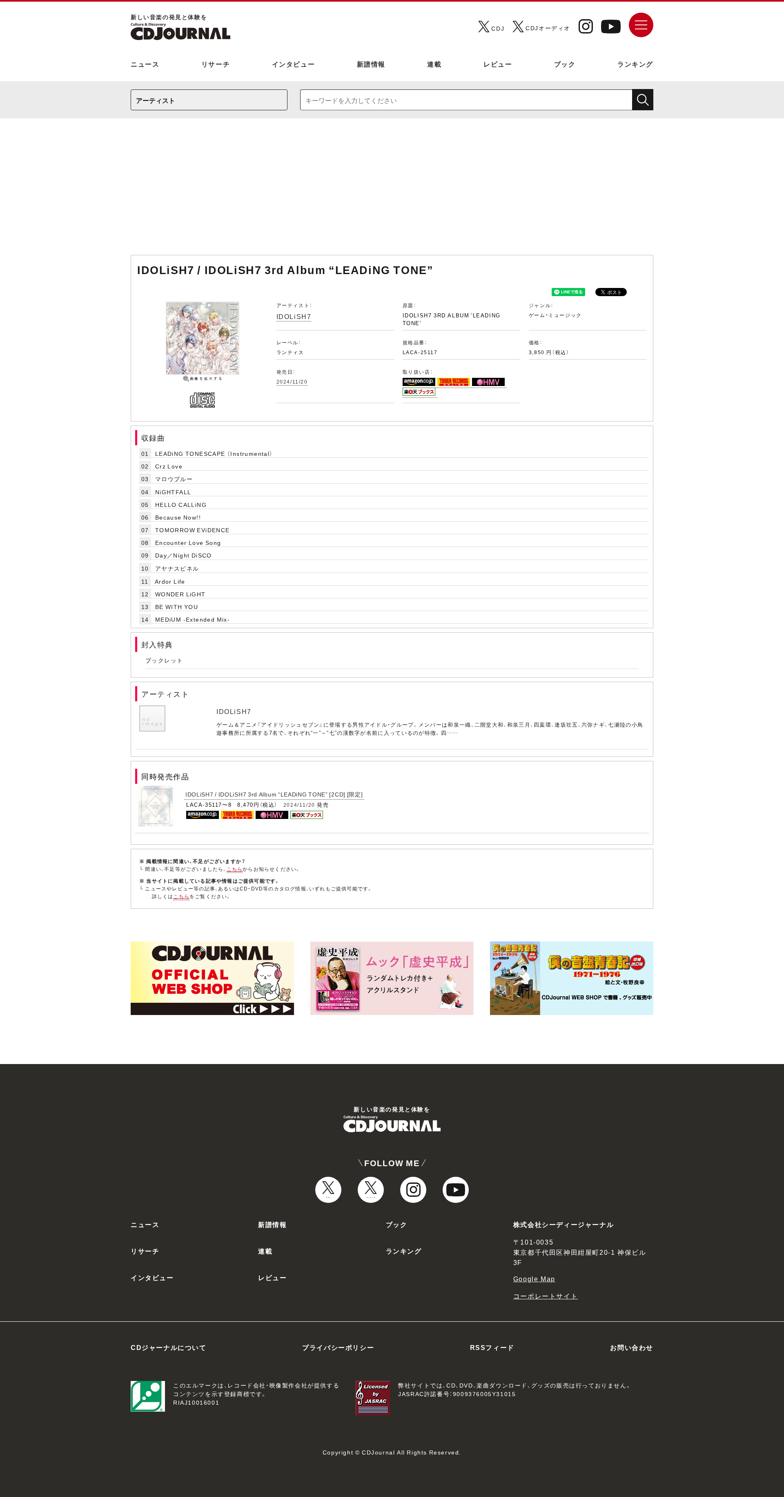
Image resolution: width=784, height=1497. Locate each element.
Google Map (534, 1278)
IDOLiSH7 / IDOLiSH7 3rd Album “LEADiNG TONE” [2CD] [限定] (274, 794)
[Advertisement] (392, 191)
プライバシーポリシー (338, 1347)
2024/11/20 (292, 381)
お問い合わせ (631, 1347)
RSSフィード (492, 1347)
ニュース (145, 64)
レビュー (497, 64)
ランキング (635, 64)
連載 (434, 64)
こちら (235, 868)
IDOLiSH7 (294, 316)
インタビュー (293, 64)
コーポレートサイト (545, 1296)
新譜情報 (371, 64)
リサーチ (215, 64)
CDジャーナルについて (169, 1347)
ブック (565, 64)
